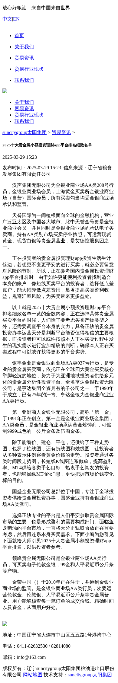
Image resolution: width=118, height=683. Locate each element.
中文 (7, 18)
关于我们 (24, 102)
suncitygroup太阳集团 (24, 132)
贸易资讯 (24, 108)
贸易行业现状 (29, 114)
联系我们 (24, 121)
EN (16, 18)
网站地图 (32, 674)
